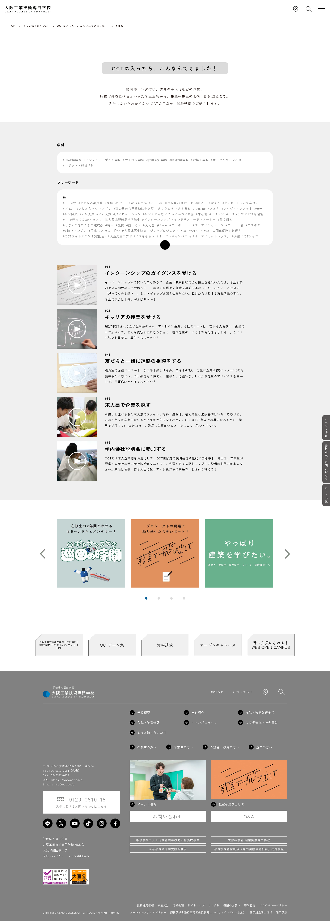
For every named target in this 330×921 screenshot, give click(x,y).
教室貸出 (163, 905)
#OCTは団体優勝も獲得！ (222, 230)
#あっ (153, 203)
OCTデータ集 (112, 645)
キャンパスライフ (204, 722)
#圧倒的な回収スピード (176, 203)
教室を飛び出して (231, 804)
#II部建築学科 (179, 160)
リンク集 (214, 905)
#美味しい (95, 230)
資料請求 (165, 645)
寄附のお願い (231, 905)
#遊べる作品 (138, 203)
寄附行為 (249, 905)
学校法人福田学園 (55, 839)
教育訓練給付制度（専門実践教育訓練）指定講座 (249, 849)
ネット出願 (326, 495)
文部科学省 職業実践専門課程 (249, 840)
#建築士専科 (200, 160)
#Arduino (199, 208)
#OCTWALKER (191, 230)
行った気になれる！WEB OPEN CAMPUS (271, 645)
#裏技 (120, 225)
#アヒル (68, 208)
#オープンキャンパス (226, 160)
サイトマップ (196, 905)
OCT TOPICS (243, 692)
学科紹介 (198, 712)
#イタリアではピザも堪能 (245, 214)
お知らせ (217, 692)
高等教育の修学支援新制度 (168, 849)
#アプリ (105, 208)
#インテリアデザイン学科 (102, 160)
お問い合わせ (168, 816)
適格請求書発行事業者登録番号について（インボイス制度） (208, 912)
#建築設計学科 (156, 160)
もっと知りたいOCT (151, 732)
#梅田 (109, 225)
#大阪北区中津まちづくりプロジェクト (150, 230)
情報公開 (178, 905)
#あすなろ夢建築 (90, 203)
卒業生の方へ (183, 747)
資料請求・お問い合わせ (326, 462)
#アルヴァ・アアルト (236, 208)
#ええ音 (148, 225)
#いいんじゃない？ (157, 214)
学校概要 (143, 712)
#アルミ (213, 208)
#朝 (73, 203)
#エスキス (253, 225)
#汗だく (121, 203)
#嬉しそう (133, 225)
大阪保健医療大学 (55, 850)
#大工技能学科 (133, 160)
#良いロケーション (127, 214)
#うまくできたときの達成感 (83, 225)
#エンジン (79, 230)
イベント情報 (326, 428)
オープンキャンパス (218, 645)
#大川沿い (112, 230)
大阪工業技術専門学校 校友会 (63, 844)
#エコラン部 (235, 225)
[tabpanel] (91, 553)
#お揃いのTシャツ (245, 236)
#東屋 (109, 203)
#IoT (66, 203)
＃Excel (161, 225)
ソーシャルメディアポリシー (148, 912)
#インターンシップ (156, 219)
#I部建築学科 (72, 160)
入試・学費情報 (148, 722)
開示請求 (281, 912)
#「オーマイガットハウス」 (209, 236)
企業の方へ (264, 747)
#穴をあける (250, 203)
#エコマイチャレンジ (208, 225)
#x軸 (66, 230)
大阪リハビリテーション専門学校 (66, 856)
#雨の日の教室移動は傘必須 (133, 208)
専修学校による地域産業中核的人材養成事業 (168, 840)
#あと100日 (230, 203)
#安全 (258, 208)
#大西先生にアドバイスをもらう (131, 236)
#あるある (183, 208)
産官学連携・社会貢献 (262, 722)
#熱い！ (201, 203)
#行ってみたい (80, 219)
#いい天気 (87, 214)
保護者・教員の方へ (224, 747)
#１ (65, 219)
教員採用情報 (145, 905)
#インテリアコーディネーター (193, 219)
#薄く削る (225, 219)
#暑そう (214, 203)
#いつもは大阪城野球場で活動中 (116, 219)
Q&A (249, 816)
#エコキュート (180, 225)
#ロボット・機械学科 (78, 165)
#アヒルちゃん (87, 208)
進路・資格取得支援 (260, 712)
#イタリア (216, 214)
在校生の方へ (147, 747)
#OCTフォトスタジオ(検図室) (84, 236)
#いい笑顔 (70, 214)
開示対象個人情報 (261, 912)
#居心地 (201, 214)
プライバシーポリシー (273, 905)
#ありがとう (165, 208)
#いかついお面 (183, 214)
